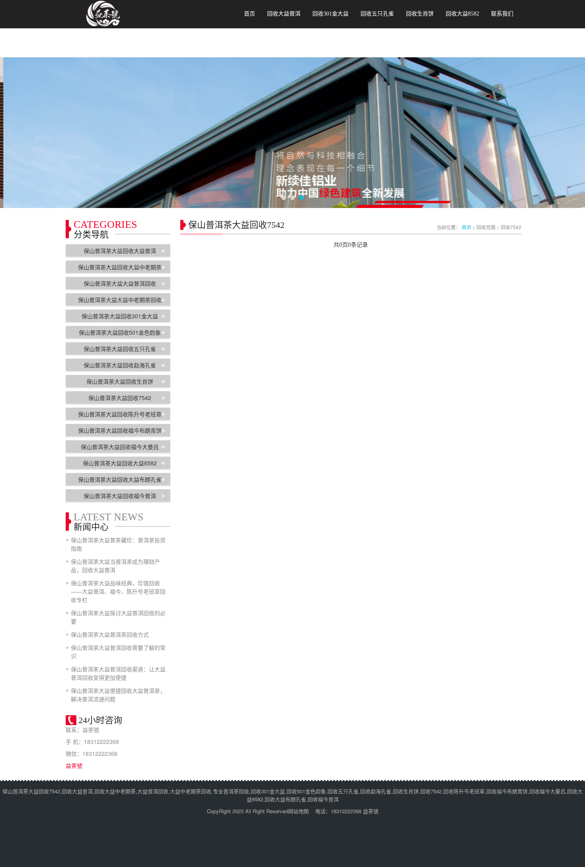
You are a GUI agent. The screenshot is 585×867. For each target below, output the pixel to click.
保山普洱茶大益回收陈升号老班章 (120, 414)
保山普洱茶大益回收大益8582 (120, 463)
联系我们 (502, 14)
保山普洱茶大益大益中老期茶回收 (120, 300)
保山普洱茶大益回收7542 (119, 398)
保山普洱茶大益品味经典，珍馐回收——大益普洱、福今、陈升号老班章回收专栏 (118, 591)
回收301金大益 (330, 14)
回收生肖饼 (420, 14)
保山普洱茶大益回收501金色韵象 (120, 332)
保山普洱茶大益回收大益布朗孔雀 (120, 479)
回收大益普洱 (283, 14)
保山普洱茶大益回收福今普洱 (120, 496)
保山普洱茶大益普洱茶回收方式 (110, 634)
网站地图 (298, 811)
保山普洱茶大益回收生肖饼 (119, 381)
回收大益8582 (462, 14)
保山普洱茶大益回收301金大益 (120, 316)
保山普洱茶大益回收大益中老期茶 (120, 267)
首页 (249, 14)
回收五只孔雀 (377, 14)
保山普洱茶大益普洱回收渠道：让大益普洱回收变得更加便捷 (118, 673)
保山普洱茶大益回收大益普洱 (120, 251)
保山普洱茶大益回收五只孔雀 (120, 349)
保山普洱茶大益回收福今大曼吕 (120, 447)
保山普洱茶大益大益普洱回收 (120, 283)
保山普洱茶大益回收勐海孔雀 (120, 365)
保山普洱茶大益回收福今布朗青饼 (120, 430)
